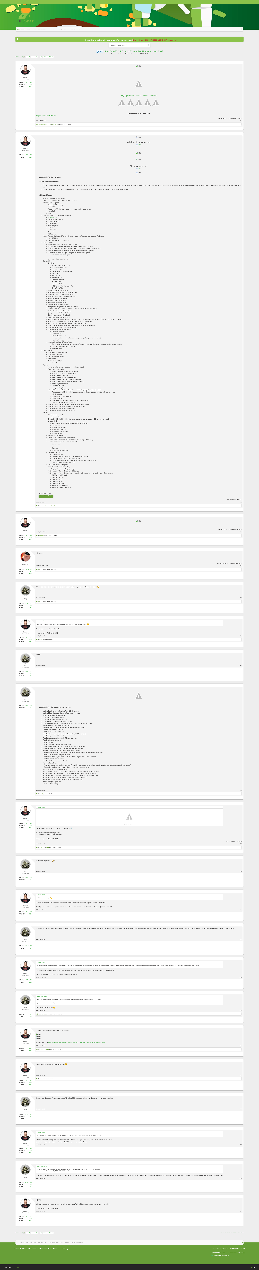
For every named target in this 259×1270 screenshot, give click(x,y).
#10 (240, 871)
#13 (240, 977)
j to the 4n (130, 95)
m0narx (139, 95)
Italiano (16, 1249)
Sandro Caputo (43, 124)
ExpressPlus (225, 1255)
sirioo (37, 598)
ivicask (146, 95)
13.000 (30, 84)
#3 (240, 532)
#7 (240, 665)
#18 (240, 1144)
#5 (240, 598)
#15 (240, 1045)
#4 (240, 566)
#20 (240, 1211)
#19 (240, 1178)
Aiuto (29, 1249)
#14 (240, 1010)
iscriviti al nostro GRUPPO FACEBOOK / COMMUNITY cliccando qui (155, 40)
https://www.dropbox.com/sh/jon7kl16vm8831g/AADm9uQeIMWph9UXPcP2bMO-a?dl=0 (77, 1043)
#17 (240, 1109)
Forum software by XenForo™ (228, 1249)
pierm (49, 124)
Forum (17, 1267)
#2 (240, 502)
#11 (240, 909)
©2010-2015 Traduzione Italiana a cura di (228, 1253)
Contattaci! (23, 1249)
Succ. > (45, 56)
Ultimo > (51, 56)
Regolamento (8, 1267)
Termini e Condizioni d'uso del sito (42, 1249)
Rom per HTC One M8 (126, 54)
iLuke (98, 907)
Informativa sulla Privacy (60, 1249)
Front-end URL (52, 217)
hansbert (153, 95)
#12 (240, 939)
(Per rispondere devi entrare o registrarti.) (232, 1232)
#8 (240, 790)
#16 (240, 1075)
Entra (254, 1267)
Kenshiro (41, 506)
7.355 (30, 571)
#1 (240, 120)
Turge (122, 95)
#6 (240, 636)
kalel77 (140, 54)
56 (41, 56)
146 (31, 605)
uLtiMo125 (55, 124)
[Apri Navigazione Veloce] (242, 29)
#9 (240, 843)
